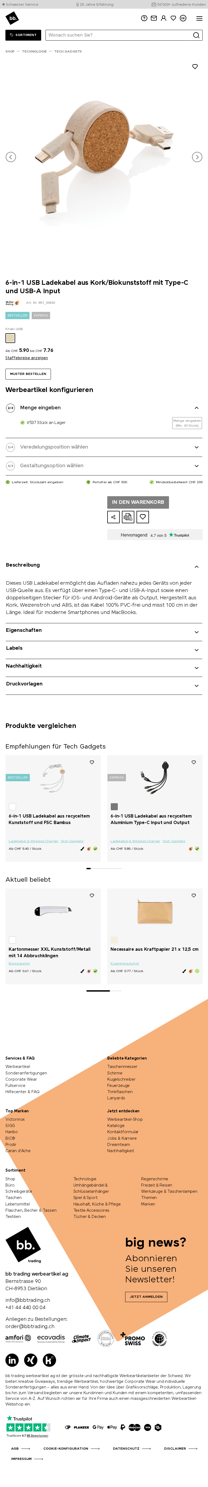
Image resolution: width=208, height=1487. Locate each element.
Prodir (11, 1145)
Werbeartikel (17, 1067)
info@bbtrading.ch (27, 1300)
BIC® (10, 1138)
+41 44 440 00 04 (25, 1307)
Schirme (114, 1073)
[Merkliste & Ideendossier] (173, 18)
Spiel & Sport (85, 1198)
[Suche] (196, 35)
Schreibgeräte (18, 1191)
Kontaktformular (123, 1132)
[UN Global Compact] (159, 1338)
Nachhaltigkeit (120, 1151)
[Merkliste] (91, 762)
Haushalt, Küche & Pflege (97, 1204)
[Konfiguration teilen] (113, 517)
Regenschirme (154, 1179)
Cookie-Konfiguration (65, 1449)
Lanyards (116, 1098)
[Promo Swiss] (133, 1338)
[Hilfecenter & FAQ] (67, 1427)
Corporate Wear (21, 1079)
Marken (148, 1204)
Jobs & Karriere (122, 1138)
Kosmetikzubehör (124, 964)
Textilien (13, 1217)
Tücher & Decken (89, 1217)
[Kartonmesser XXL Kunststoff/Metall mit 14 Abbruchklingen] (53, 911)
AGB (15, 1449)
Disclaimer (175, 1449)
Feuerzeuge (118, 1086)
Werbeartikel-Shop (125, 1119)
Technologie (84, 1179)
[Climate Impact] (81, 1338)
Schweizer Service (22, 4)
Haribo (11, 1132)
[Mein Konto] (163, 18)
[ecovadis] (51, 1338)
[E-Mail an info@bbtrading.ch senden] (154, 18)
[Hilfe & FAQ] (144, 18)
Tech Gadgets (71, 841)
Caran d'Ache (18, 1151)
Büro (10, 1185)
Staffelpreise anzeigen (26, 358)
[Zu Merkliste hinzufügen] (195, 67)
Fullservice (15, 1086)
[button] (11, 157)
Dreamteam (118, 1145)
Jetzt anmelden (146, 1297)
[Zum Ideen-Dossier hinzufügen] (142, 517)
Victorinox (15, 1119)
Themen (149, 1198)
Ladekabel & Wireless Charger (33, 841)
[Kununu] (49, 1360)
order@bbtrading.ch (29, 1326)
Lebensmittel (17, 1204)
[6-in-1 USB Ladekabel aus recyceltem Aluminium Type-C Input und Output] (154, 778)
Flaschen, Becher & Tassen (31, 1210)
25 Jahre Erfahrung (96, 4)
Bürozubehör (19, 964)
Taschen (13, 1198)
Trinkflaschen (120, 1092)
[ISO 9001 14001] (106, 1338)
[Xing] (30, 1360)
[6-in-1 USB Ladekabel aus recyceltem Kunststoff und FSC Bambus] (53, 778)
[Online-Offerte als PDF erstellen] (128, 517)
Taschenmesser (122, 1067)
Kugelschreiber (121, 1079)
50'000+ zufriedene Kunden (181, 4)
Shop (10, 1179)
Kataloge (116, 1126)
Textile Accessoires (91, 1210)
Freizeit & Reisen (156, 1185)
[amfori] (18, 1338)
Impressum (21, 1459)
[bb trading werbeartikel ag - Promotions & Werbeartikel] (12, 18)
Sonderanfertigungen (26, 1073)
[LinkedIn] (12, 1360)
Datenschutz (126, 1449)
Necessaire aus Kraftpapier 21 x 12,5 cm (154, 949)
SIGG (10, 1126)
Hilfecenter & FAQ (22, 1092)
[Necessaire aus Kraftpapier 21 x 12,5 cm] (154, 911)
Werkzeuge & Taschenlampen (169, 1191)
